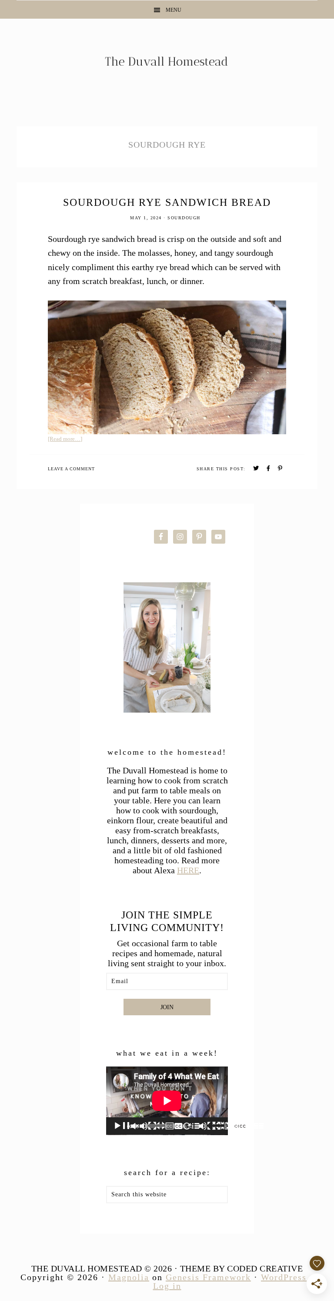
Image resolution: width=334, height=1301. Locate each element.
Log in (167, 1286)
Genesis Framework (208, 1277)
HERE (188, 870)
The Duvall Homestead (167, 65)
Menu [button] (173, 10)
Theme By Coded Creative (241, 1268)
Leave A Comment (71, 468)
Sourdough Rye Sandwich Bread (167, 202)
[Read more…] (65, 439)
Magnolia (128, 1277)
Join (167, 1007)
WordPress (284, 1277)
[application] (167, 1101)
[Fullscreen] (255, 1126)
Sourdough (183, 217)
